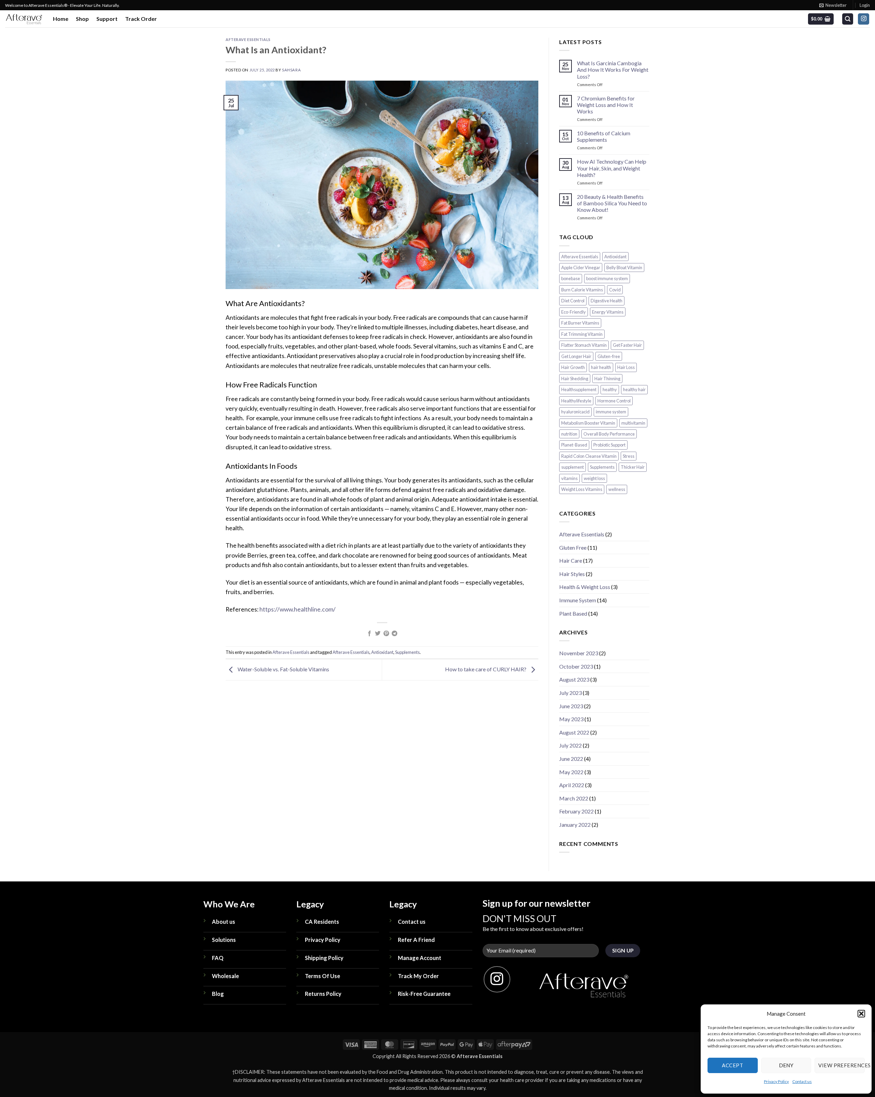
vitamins (569, 478)
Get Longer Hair (576, 356)
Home (60, 18)
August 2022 (574, 732)
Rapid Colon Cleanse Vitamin (589, 456)
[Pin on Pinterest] (386, 634)
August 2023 (574, 679)
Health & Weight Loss (584, 587)
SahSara (291, 70)
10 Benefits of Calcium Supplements (603, 136)
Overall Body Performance (609, 434)
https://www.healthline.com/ (297, 609)
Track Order (141, 18)
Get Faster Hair (627, 345)
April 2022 (571, 785)
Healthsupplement (578, 390)
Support (107, 18)
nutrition (569, 434)
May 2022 (571, 772)
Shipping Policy (324, 958)
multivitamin (633, 423)
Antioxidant (382, 652)
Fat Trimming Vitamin (582, 334)
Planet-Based (574, 445)
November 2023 (578, 653)
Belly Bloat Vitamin (624, 267)
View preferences (841, 1065)
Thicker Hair (633, 467)
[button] (861, 1013)
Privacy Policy (776, 1081)
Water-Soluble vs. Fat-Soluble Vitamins (283, 669)
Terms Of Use (322, 976)
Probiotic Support (609, 445)
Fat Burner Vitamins (580, 323)
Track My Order (418, 976)
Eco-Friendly (573, 312)
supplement (572, 467)
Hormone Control (614, 400)
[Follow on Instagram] (863, 19)
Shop (82, 18)
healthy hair (634, 390)
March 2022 (573, 798)
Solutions (224, 939)
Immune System (577, 600)
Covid (615, 289)
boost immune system (607, 279)
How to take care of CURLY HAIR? (486, 669)
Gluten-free (608, 356)
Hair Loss (626, 367)
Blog (218, 993)
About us (223, 921)
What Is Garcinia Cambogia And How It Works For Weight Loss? (612, 70)
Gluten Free (573, 547)
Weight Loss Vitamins (581, 489)
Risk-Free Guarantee (424, 993)
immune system (611, 412)
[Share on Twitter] (377, 634)
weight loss (594, 478)
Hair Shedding (574, 378)
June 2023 (571, 706)
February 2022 (576, 811)
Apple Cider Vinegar (580, 267)
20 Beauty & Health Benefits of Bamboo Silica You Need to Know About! (612, 203)
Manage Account (419, 958)
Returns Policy (323, 993)
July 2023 (570, 693)
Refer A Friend (416, 939)
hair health (601, 367)
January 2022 (575, 824)
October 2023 (576, 666)
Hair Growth (573, 367)
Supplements (407, 652)
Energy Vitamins (607, 312)
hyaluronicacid (575, 412)
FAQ (218, 958)
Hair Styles (572, 574)
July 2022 (570, 745)
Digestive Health (606, 301)
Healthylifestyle (576, 400)
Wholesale (225, 976)
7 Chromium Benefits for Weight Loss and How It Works (606, 104)
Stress (628, 456)
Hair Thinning (607, 378)
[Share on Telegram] (394, 634)
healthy (610, 390)
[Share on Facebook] (369, 634)
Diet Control (572, 301)
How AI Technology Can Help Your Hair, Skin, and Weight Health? (611, 168)
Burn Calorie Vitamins (582, 289)
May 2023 (571, 719)
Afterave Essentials (248, 39)
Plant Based (573, 613)
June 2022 (571, 758)
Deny (786, 1065)
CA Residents (322, 921)
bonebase (570, 279)
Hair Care (570, 561)
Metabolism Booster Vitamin (588, 423)
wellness (616, 489)
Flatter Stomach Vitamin (584, 345)
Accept (732, 1065)
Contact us (802, 1081)
